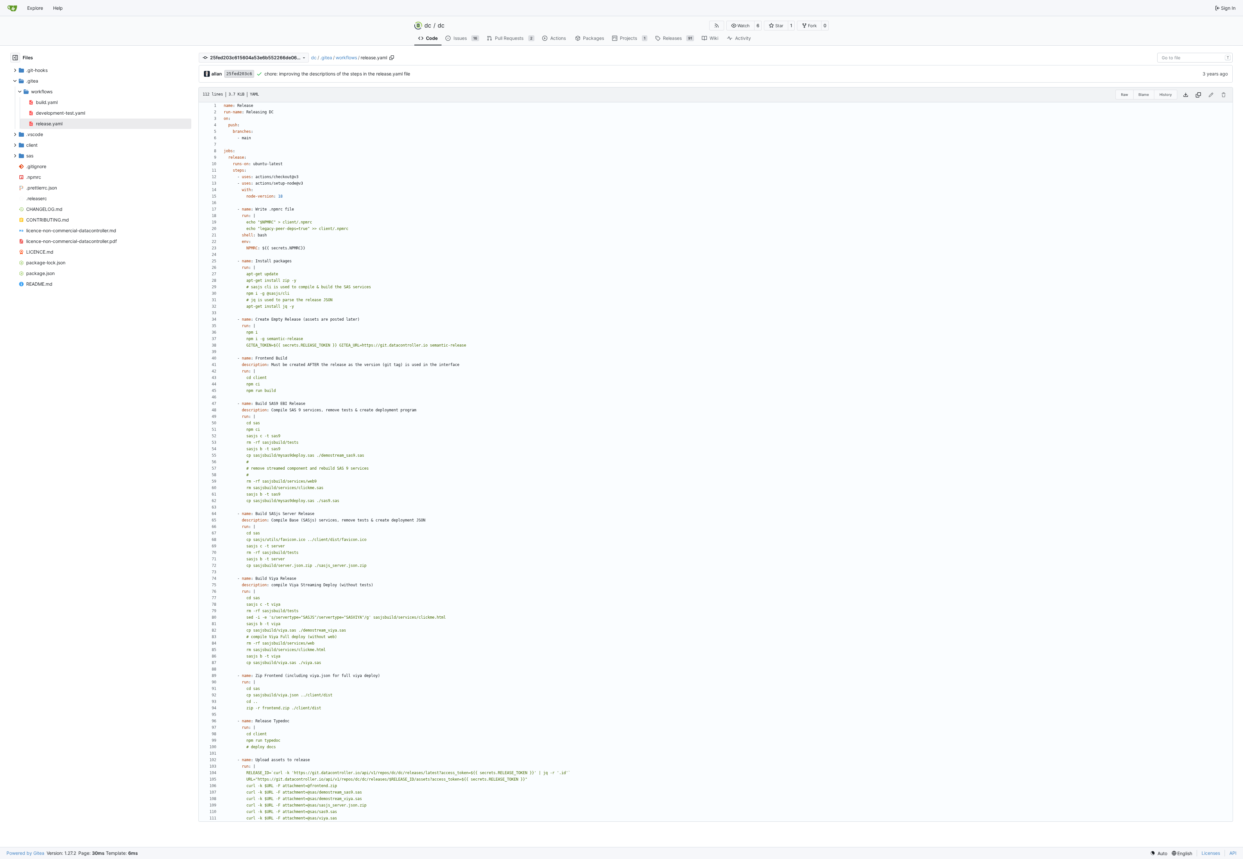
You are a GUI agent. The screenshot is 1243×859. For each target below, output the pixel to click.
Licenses (1211, 853)
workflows (346, 57)
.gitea (326, 57)
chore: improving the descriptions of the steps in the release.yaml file (337, 73)
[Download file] (1186, 94)
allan (216, 73)
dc (427, 25)
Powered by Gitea (25, 853)
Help (58, 8)
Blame (1143, 94)
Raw (1124, 94)
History (1165, 94)
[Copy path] (391, 57)
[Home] (12, 8)
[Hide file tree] (15, 58)
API (1233, 853)
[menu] (1158, 853)
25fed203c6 (239, 73)
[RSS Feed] (716, 25)
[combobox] (1195, 58)
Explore (35, 8)
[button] (740, 25)
